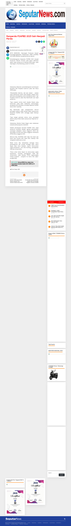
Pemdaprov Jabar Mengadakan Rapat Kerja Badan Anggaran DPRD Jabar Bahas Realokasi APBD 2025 (58, 211)
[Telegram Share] (41, 42)
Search (49, 472)
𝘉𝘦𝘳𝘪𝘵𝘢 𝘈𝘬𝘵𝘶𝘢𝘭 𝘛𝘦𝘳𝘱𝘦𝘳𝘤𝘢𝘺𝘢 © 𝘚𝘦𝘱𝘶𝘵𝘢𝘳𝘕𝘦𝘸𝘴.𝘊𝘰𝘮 (15, 522)
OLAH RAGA (52, 522)
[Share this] (37, 42)
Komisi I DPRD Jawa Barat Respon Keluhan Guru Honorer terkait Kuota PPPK (16, 180)
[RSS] (24, 175)
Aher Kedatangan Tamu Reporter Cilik (56, 221)
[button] (64, 3)
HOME (29, 522)
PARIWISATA (45, 522)
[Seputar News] (35, 14)
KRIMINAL (7, 524)
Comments (61, 202)
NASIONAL (34, 522)
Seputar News (8, 42)
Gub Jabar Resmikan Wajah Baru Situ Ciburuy (57, 216)
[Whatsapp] (44, 42)
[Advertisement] (56, 404)
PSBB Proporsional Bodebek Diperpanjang (57, 206)
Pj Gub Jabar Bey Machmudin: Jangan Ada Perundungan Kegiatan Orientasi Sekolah (31, 180)
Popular (52, 202)
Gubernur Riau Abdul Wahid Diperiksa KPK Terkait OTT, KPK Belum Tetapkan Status (57, 227)
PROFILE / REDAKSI (24, 524)
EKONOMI (58, 522)
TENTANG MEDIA (14, 524)
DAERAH (39, 522)
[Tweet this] (39, 42)
